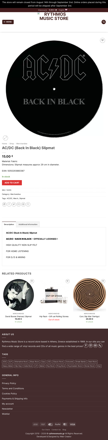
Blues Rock (34, 362)
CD (49, 362)
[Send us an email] (95, 345)
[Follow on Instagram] (91, 345)
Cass (43, 362)
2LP (10, 362)
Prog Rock (61, 366)
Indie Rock (28, 366)
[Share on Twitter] (14, 204)
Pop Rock (50, 366)
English (62, 10)
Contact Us (56, 430)
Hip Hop (18, 366)
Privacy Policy (9, 383)
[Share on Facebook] (9, 204)
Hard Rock (93, 362)
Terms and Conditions (13, 388)
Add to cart (12, 182)
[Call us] (100, 345)
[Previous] (2, 303)
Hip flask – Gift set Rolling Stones (54, 316)
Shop (11, 144)
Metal (42, 366)
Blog (64, 430)
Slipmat (22, 198)
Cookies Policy (9, 393)
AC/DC (9, 198)
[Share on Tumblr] (28, 204)
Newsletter (7, 408)
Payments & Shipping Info (15, 398)
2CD (4, 362)
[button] (53, 10)
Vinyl (99, 366)
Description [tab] (9, 224)
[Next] (106, 303)
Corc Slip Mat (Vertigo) (90, 316)
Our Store (46, 430)
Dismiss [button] (76, 5)
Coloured (69, 362)
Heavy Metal (8, 366)
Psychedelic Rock (75, 366)
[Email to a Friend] (18, 204)
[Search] (104, 22)
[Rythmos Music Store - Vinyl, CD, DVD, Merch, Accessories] (54, 22)
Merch (15, 198)
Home (4, 144)
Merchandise (21, 144)
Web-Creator (65, 436)
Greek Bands (81, 362)
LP (36, 366)
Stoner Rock (89, 366)
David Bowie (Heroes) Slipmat (18, 316)
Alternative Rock (21, 362)
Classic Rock (58, 362)
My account (8, 403)
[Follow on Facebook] (86, 345)
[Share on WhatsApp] (4, 204)
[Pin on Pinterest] (23, 204)
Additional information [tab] (28, 224)
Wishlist (6, 414)
